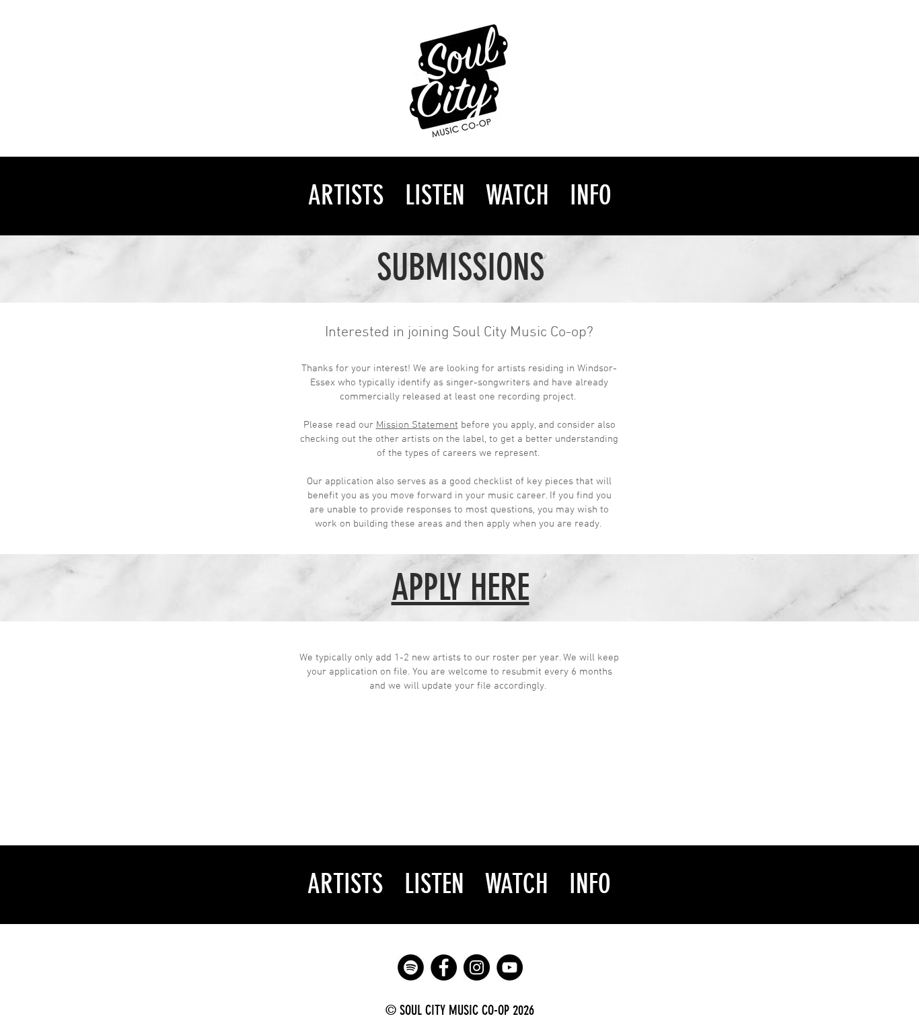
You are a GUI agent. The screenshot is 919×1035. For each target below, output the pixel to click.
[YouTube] (510, 967)
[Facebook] (444, 967)
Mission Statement (417, 425)
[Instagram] (477, 967)
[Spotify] (411, 967)
